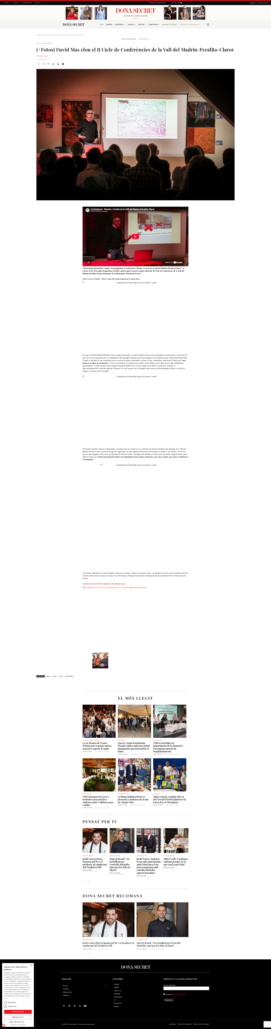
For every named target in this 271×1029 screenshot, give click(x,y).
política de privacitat (180, 994)
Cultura (121, 740)
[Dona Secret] (135, 967)
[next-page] (88, 880)
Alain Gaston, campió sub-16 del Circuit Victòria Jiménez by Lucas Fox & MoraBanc (169, 799)
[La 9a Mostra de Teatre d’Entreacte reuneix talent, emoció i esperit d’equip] (99, 721)
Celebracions (123, 794)
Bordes (55, 676)
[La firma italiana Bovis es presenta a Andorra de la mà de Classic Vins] (134, 774)
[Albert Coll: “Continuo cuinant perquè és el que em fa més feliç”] (176, 840)
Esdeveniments (45, 35)
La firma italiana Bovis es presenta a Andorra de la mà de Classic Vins (133, 799)
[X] (178, 3)
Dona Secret (44, 56)
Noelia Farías (115, 873)
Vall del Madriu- (69, 676)
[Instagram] (175, 3)
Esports (156, 794)
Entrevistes (88, 856)
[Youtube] (181, 3)
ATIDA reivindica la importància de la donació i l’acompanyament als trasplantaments (168, 747)
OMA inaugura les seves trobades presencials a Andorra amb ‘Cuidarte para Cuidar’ (98, 801)
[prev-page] (84, 880)
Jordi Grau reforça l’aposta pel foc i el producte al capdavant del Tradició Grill (95, 863)
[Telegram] (63, 64)
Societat (38, 35)
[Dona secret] (73, 24)
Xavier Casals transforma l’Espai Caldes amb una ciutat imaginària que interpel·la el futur (134, 747)
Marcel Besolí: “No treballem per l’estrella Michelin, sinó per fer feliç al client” (120, 864)
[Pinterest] (48, 64)
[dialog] (18, 995)
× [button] (31, 965)
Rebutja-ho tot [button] (18, 1017)
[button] (208, 24)
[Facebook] (173, 3)
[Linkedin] (58, 64)
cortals (61, 676)
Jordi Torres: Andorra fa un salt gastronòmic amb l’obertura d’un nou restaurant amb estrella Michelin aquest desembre (149, 865)
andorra (48, 676)
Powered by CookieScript (18, 1024)
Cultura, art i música (91, 740)
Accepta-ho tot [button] (18, 1012)
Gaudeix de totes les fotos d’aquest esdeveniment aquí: (104, 584)
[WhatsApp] (53, 64)
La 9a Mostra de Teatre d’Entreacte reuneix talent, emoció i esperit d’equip (97, 745)
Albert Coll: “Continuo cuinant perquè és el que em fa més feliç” (176, 861)
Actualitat (157, 740)
